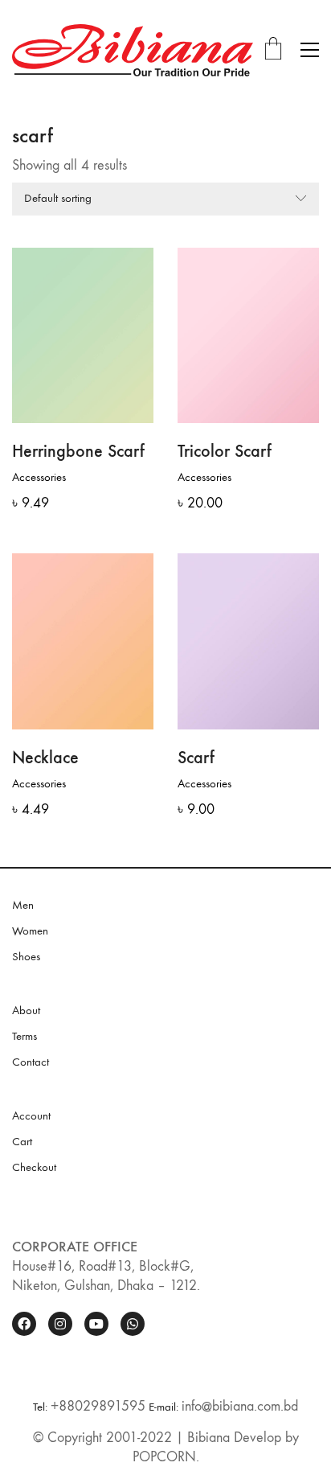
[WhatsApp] (133, 1324)
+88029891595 (98, 1406)
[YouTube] (96, 1324)
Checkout (34, 1167)
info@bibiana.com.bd (240, 1406)
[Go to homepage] (132, 50)
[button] (309, 50)
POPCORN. (166, 1456)
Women (30, 930)
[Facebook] (24, 1324)
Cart (22, 1141)
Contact (30, 1061)
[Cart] (273, 50)
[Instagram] (60, 1324)
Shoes (26, 956)
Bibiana (208, 1437)
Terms (24, 1036)
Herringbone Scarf (78, 451)
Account (31, 1115)
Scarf (196, 757)
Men (23, 905)
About (26, 1010)
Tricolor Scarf (225, 451)
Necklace (45, 757)
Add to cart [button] (38, 477)
